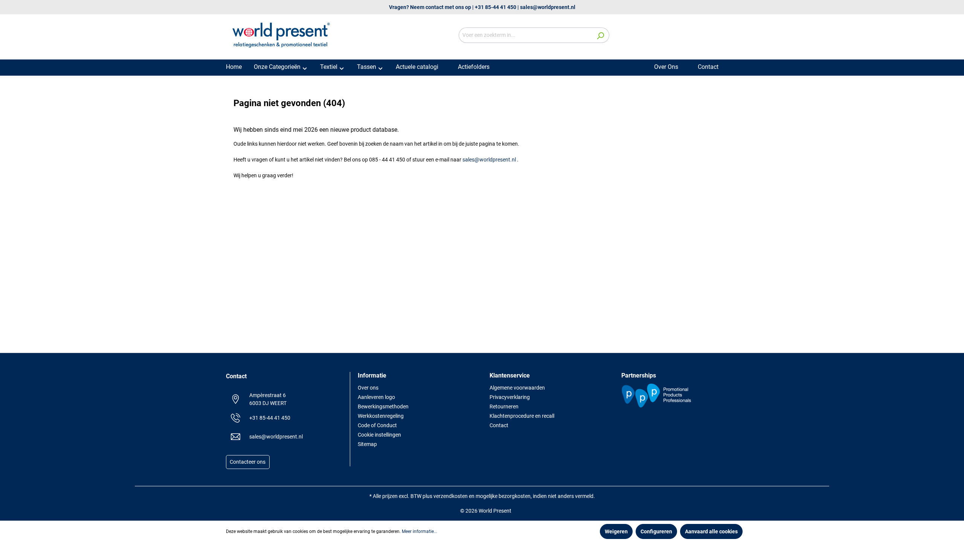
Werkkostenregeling (381, 416)
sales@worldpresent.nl (547, 7)
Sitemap (367, 444)
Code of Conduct (377, 425)
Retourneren (504, 406)
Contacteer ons (247, 462)
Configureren (656, 531)
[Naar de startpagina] (282, 33)
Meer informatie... (419, 531)
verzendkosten (450, 496)
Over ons (368, 388)
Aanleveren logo (376, 397)
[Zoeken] (600, 35)
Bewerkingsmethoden (383, 406)
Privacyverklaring (510, 397)
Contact (499, 425)
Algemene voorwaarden (517, 388)
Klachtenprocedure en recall (522, 416)
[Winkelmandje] (733, 36)
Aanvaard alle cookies (711, 531)
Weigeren (616, 531)
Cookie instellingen (379, 435)
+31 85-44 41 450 (495, 7)
